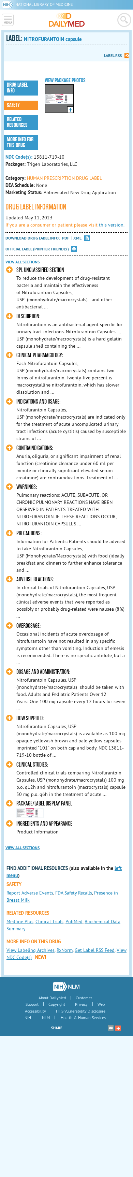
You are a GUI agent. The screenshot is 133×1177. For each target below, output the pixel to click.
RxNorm (65, 950)
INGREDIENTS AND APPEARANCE (44, 823)
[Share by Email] (111, 1028)
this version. (111, 225)
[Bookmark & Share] (118, 1028)
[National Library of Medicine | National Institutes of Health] (66, 986)
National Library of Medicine (44, 4)
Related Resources (17, 122)
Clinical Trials (49, 921)
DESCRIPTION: (28, 316)
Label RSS (113, 55)
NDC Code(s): (18, 157)
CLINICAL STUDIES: (32, 764)
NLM (46, 1017)
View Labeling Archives (30, 950)
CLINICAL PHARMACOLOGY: (39, 355)
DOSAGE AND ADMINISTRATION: (43, 671)
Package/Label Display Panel (44, 803)
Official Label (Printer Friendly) (37, 249)
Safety (13, 105)
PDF (65, 238)
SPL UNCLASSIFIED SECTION (40, 270)
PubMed (74, 921)
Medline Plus (19, 921)
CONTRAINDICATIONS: (34, 448)
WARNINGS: (26, 487)
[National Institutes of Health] (8, 4)
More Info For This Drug (20, 142)
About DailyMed (52, 997)
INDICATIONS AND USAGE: (38, 401)
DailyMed (67, 20)
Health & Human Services (83, 1017)
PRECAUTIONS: (29, 533)
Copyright (56, 1004)
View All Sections (22, 262)
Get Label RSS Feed (95, 950)
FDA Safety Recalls (73, 893)
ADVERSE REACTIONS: (35, 579)
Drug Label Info (17, 88)
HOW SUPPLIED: (30, 718)
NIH (28, 1017)
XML (77, 238)
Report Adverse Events (29, 893)
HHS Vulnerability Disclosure (80, 1011)
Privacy (81, 1004)
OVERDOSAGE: (28, 625)
